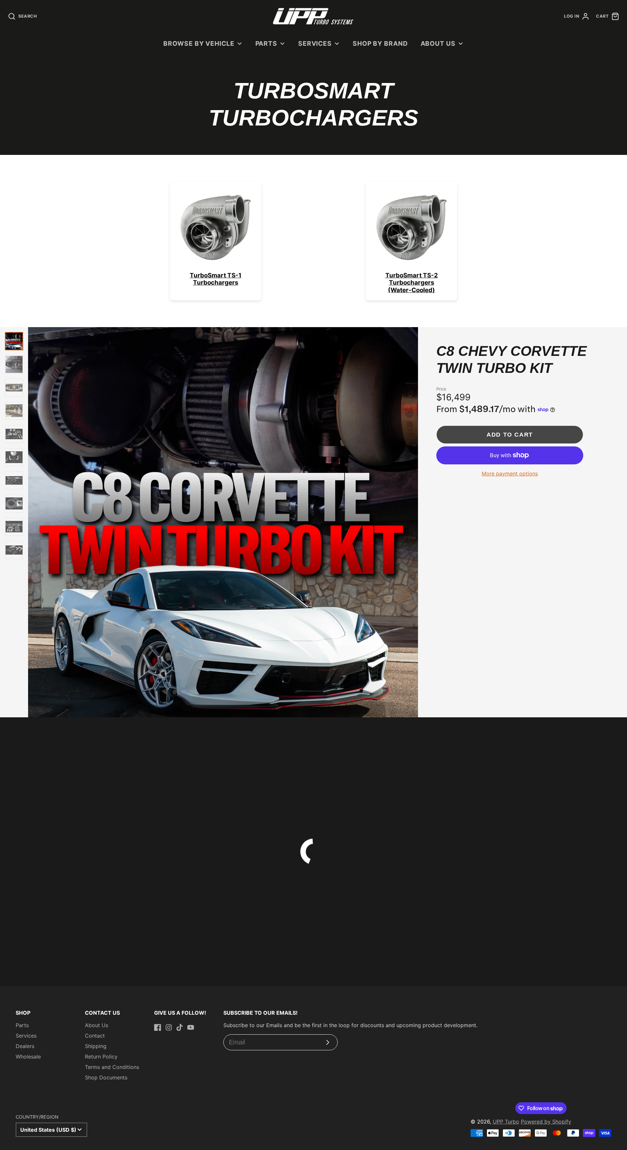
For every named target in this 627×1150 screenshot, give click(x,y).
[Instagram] (168, 1027)
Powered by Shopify (546, 1121)
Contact (95, 1035)
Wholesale (28, 1056)
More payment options (510, 473)
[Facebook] (157, 1027)
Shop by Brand (380, 43)
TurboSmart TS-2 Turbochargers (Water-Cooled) (411, 283)
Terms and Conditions (112, 1067)
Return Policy (101, 1056)
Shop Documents (106, 1077)
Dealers (25, 1046)
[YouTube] (190, 1027)
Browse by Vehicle (198, 43)
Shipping (95, 1046)
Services (315, 43)
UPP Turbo (506, 1121)
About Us (438, 43)
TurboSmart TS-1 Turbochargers (215, 279)
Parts (266, 43)
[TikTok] (179, 1027)
